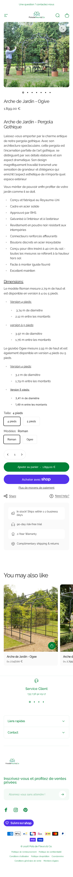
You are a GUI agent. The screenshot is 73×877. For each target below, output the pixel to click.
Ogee (30, 439)
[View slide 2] (34, 702)
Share (12, 496)
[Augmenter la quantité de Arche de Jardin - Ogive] (22, 454)
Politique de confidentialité (50, 852)
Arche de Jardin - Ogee (22, 656)
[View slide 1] (30, 702)
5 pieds (31, 421)
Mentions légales (51, 861)
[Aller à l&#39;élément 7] (50, 92)
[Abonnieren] (62, 794)
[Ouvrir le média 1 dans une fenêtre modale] (62, 28)
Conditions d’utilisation (19, 856)
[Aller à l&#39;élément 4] (36, 92)
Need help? (62, 495)
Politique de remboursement (23, 852)
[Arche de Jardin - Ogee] (31, 618)
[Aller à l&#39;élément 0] (23, 92)
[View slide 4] (43, 702)
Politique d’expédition (40, 856)
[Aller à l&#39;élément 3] (32, 92)
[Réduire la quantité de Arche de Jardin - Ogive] (8, 454)
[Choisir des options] (52, 645)
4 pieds (11, 421)
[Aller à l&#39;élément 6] (45, 92)
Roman (11, 439)
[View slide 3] (38, 702)
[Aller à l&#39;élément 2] (27, 92)
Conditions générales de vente (28, 861)
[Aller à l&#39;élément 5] (41, 92)
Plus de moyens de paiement (36, 487)
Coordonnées (58, 856)
